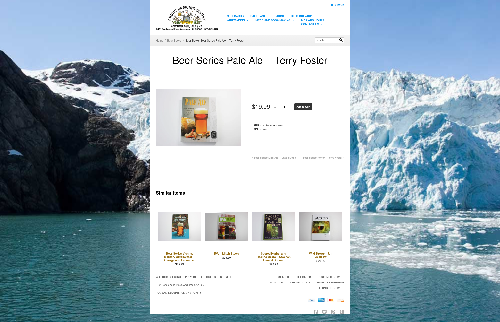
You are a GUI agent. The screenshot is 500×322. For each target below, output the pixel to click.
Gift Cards (235, 16)
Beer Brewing (302, 16)
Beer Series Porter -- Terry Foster (323, 157)
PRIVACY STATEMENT (330, 282)
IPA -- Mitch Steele (226, 253)
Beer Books (174, 40)
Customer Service (331, 277)
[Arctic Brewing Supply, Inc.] (187, 18)
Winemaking (236, 20)
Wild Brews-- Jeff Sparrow (320, 255)
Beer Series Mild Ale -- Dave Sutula (274, 157)
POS (158, 293)
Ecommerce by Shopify (184, 293)
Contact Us (310, 24)
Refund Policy (300, 282)
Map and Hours (312, 20)
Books (280, 125)
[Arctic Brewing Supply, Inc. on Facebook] (316, 311)
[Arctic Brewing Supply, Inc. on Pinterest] (333, 311)
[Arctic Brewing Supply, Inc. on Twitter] (324, 311)
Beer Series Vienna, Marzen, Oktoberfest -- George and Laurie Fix (179, 256)
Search (278, 16)
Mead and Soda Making (273, 20)
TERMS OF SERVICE (331, 288)
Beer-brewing (267, 125)
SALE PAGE (258, 16)
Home (159, 40)
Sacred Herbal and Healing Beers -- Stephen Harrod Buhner (274, 256)
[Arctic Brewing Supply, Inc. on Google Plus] (342, 311)
